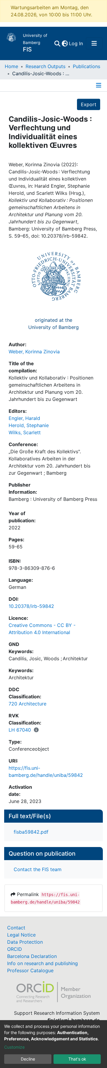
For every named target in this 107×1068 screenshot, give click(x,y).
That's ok (77, 1058)
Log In (76, 43)
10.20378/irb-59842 (31, 606)
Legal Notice (21, 935)
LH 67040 (20, 730)
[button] (64, 43)
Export (88, 104)
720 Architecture (27, 704)
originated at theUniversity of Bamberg (53, 323)
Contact (16, 928)
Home (11, 66)
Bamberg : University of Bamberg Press (53, 499)
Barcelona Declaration (32, 956)
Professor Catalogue (30, 970)
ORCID (14, 949)
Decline (28, 1058)
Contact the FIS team (38, 869)
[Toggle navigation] (94, 43)
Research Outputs (45, 66)
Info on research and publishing (42, 963)
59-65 (16, 547)
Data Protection (25, 942)
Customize (14, 1047)
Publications (86, 66)
